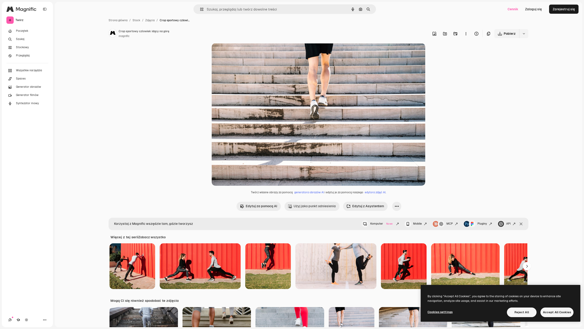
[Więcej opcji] (465, 33)
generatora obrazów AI (309, 192)
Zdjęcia (150, 20)
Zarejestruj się (564, 9)
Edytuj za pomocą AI (261, 206)
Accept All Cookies (557, 312)
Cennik (513, 9)
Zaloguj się (533, 9)
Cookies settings (440, 312)
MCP (449, 224)
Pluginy (482, 224)
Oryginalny (243, 52)
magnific (124, 36)
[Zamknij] (521, 224)
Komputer (381, 224)
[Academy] (18, 320)
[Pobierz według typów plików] (523, 33)
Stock (136, 20)
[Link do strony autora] (113, 34)
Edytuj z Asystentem (368, 206)
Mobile (417, 224)
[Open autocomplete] (200, 9)
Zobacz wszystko (152, 237)
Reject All (521, 312)
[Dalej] (527, 266)
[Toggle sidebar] (44, 9)
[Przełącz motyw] (26, 320)
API (508, 224)
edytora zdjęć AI (375, 192)
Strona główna (118, 20)
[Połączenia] (10, 320)
